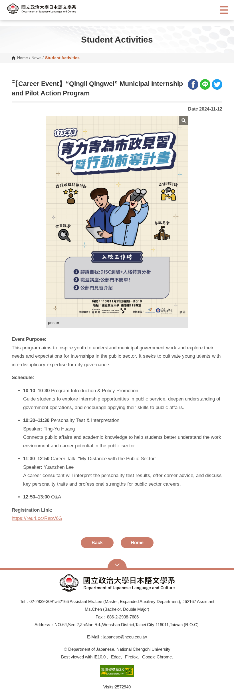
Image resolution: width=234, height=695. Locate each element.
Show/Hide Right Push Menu (224, 10)
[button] (47, 8)
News (36, 58)
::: (13, 77)
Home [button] (137, 542)
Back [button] (97, 542)
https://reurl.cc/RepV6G (37, 518)
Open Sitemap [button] (117, 564)
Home (22, 58)
